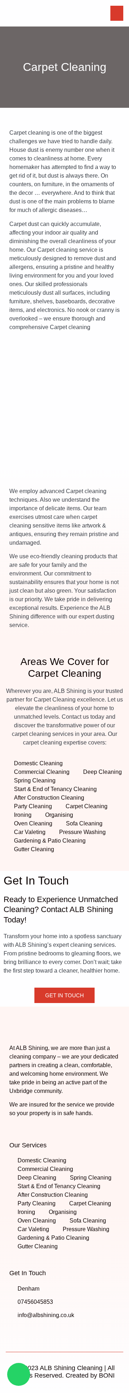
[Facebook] (14, 1331)
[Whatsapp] (18, 1374)
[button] (116, 13)
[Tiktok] (42, 1331)
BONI (107, 1375)
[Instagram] (28, 1331)
